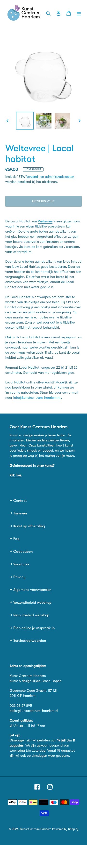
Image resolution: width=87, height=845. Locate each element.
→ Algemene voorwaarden (30, 589)
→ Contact (18, 500)
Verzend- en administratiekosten (50, 177)
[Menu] (79, 13)
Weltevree (45, 221)
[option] (24, 121)
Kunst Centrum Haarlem (35, 829)
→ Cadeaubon (21, 551)
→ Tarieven (18, 513)
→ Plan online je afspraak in (32, 628)
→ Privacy (18, 577)
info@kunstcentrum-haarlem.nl (36, 397)
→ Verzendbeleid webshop (30, 602)
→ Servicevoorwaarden (28, 640)
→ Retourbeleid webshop (29, 615)
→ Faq (15, 538)
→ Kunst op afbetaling (27, 526)
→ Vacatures (19, 564)
